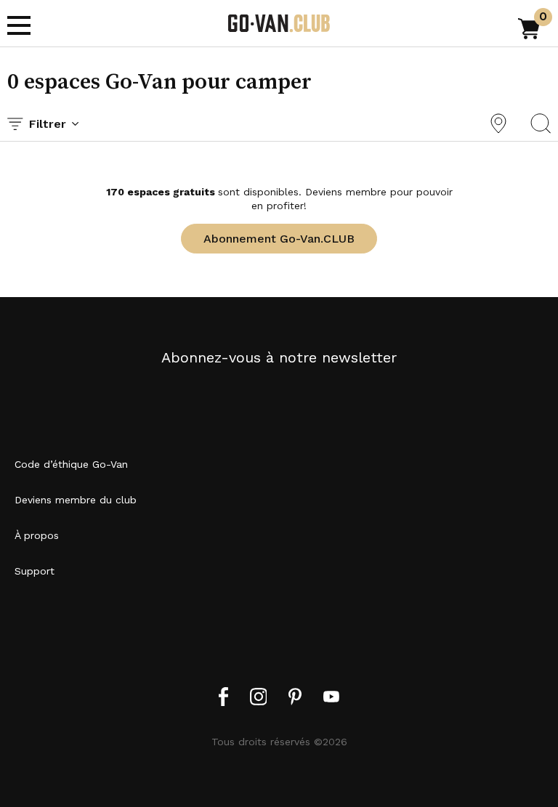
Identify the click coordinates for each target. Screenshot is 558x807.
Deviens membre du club (76, 500)
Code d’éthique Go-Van (71, 464)
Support (34, 571)
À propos (37, 535)
